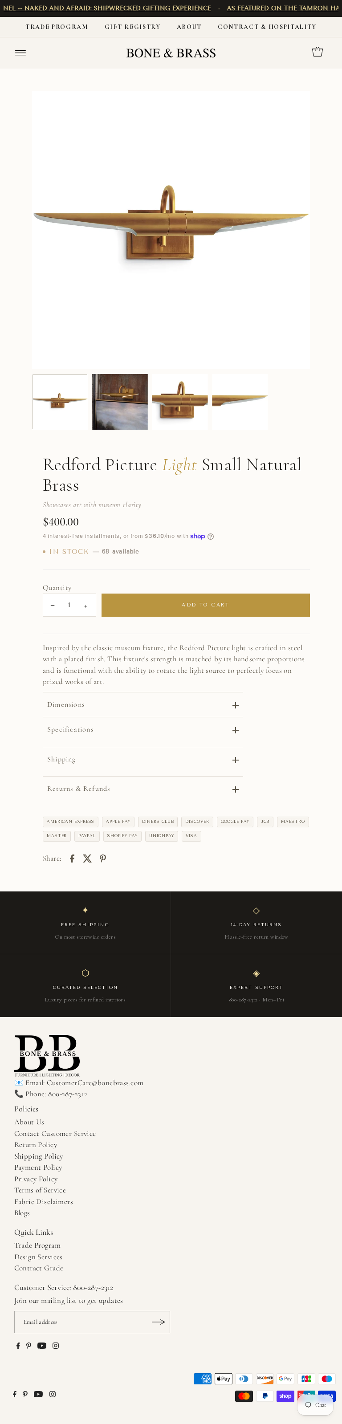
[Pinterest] (28, 1346)
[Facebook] (18, 1346)
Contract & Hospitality (267, 27)
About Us (29, 1122)
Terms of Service (40, 1190)
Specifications (70, 729)
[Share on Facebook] (72, 858)
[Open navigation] (21, 53)
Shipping (61, 759)
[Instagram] (56, 1346)
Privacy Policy (36, 1179)
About (189, 27)
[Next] (295, 230)
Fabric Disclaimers (43, 1201)
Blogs (22, 1212)
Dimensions (66, 704)
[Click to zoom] (295, 105)
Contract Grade (39, 1268)
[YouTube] (41, 1346)
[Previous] (46, 230)
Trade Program (57, 27)
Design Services (38, 1256)
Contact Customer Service (55, 1133)
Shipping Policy (38, 1156)
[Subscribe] (159, 1322)
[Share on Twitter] (87, 858)
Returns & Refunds (78, 788)
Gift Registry (133, 27)
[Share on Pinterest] (103, 858)
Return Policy (35, 1144)
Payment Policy (38, 1167)
